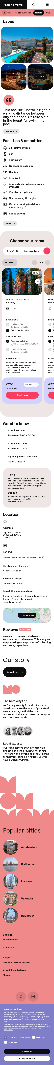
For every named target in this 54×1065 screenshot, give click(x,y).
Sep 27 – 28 (29, 385)
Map (48, 12)
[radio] (7, 324)
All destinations (10, 939)
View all (39, 77)
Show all (8, 223)
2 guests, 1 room (32, 251)
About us (12, 672)
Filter (11, 262)
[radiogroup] (22, 327)
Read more (9, 131)
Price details (11, 388)
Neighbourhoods (23, 12)
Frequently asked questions (16, 962)
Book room (22, 395)
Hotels (38, 12)
